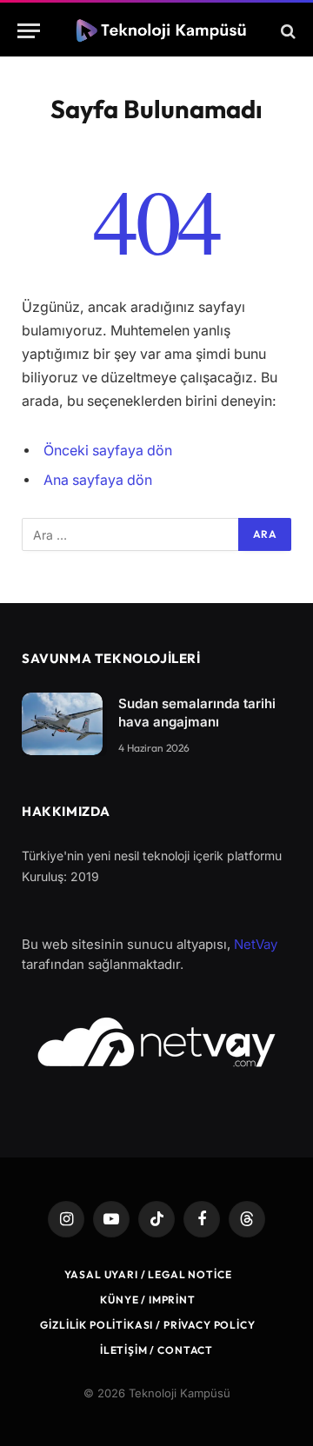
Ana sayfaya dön (97, 480)
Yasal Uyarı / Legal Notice (148, 1274)
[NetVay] (156, 1041)
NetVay (255, 944)
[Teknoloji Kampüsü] (164, 31)
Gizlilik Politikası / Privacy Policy (147, 1324)
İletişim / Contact (156, 1349)
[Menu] (28, 30)
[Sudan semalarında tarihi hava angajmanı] (62, 724)
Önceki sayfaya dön (107, 450)
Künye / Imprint (148, 1299)
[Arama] (286, 30)
